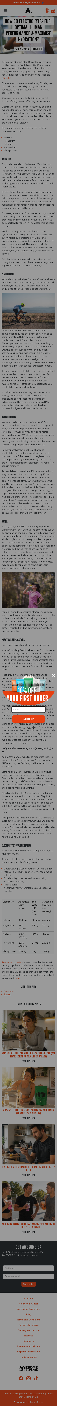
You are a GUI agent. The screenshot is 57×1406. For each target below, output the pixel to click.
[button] (28, 719)
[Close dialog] (53, 675)
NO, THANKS (28, 728)
